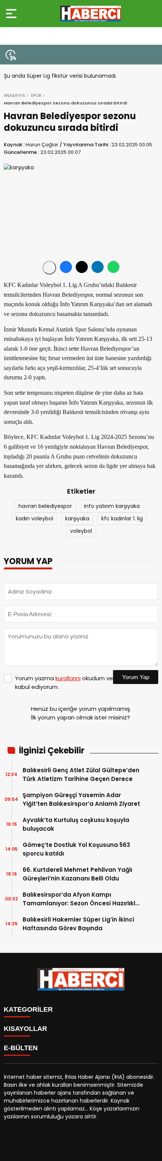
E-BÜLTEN (21, 1048)
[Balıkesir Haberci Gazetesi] (90, 13)
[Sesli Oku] (49, 268)
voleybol (81, 531)
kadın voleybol (34, 518)
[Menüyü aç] (12, 13)
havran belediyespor (45, 506)
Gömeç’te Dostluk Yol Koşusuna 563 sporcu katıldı (76, 849)
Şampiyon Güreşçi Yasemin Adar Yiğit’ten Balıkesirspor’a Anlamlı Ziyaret (81, 799)
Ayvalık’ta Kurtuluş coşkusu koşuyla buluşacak (76, 824)
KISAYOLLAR (25, 1028)
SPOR (36, 95)
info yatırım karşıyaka (112, 506)
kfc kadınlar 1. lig (122, 518)
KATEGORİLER (28, 1009)
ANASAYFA (14, 95)
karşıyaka (77, 518)
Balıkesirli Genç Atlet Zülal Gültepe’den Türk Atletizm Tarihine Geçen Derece (81, 774)
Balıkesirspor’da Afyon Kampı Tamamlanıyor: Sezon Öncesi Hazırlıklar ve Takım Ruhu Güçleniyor (82, 899)
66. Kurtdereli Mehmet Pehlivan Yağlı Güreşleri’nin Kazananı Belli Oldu (77, 874)
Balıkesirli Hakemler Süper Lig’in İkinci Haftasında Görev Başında (78, 924)
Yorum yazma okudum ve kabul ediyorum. (64, 682)
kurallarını (68, 678)
